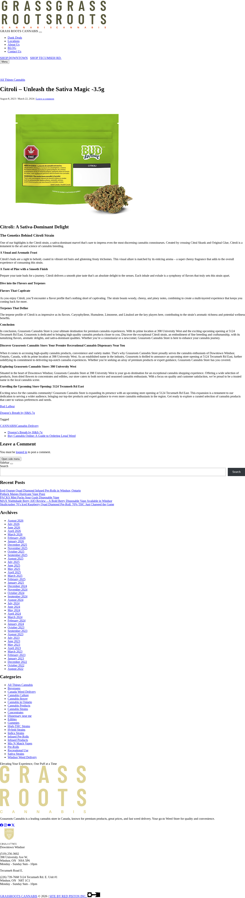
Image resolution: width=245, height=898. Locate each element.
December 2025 (17, 544)
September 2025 (17, 555)
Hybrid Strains (16, 729)
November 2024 (17, 589)
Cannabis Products (19, 705)
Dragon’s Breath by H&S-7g (17, 412)
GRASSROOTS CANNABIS (18, 896)
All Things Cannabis (12, 79)
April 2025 (14, 572)
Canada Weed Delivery (22, 691)
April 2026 (14, 531)
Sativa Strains (16, 753)
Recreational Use (18, 750)
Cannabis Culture (18, 695)
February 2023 (16, 655)
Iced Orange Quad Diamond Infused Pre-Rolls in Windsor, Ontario (40, 490)
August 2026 (15, 520)
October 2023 (16, 627)
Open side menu (11, 459)
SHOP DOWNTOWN (14, 58)
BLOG (12, 48)
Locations (14, 41)
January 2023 (16, 658)
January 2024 (16, 624)
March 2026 (15, 534)
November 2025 (17, 548)
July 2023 (14, 637)
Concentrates (15, 712)
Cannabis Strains (18, 709)
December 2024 (17, 586)
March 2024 (15, 617)
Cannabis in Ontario (20, 702)
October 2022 (16, 665)
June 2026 (14, 527)
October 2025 (16, 551)
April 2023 (14, 648)
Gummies (13, 722)
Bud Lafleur (7, 406)
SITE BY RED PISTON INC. (68, 896)
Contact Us (14, 51)
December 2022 (17, 661)
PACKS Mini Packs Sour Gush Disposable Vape (29, 497)
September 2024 (17, 596)
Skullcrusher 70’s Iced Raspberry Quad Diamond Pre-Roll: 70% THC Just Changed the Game (57, 504)
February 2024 (16, 620)
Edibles (12, 719)
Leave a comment (45, 98)
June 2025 (14, 565)
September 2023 (17, 630)
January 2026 (16, 541)
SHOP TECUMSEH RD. (45, 58)
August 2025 (15, 558)
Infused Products (18, 740)
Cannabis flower (18, 698)
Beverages (14, 688)
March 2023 (15, 651)
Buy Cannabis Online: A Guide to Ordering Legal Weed (42, 435)
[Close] (40, 32)
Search (4, 466)
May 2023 (14, 644)
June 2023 (14, 641)
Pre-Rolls (13, 746)
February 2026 (16, 537)
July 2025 (14, 562)
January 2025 (16, 582)
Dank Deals (15, 37)
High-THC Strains (19, 726)
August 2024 (15, 599)
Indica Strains (16, 733)
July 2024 (14, 603)
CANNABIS (8, 425)
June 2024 (14, 606)
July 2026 (14, 524)
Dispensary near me (20, 715)
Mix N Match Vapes (20, 743)
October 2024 (16, 593)
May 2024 (14, 610)
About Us (14, 44)
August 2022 (15, 668)
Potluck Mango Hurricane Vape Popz (22, 494)
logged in (21, 452)
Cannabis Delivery (27, 425)
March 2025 (15, 575)
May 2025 (14, 568)
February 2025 (16, 579)
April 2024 (14, 613)
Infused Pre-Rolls (18, 736)
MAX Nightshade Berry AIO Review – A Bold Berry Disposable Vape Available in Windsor (56, 501)
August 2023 (15, 634)
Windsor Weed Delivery (22, 757)
